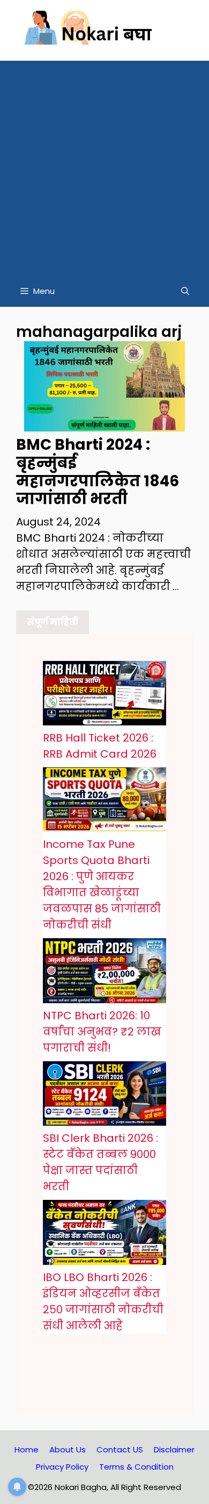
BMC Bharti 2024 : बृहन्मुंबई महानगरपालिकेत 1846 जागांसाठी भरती (97, 471)
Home (26, 1449)
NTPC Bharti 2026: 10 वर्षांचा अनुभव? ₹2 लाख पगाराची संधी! (102, 1031)
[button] (185, 291)
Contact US (119, 1449)
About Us (67, 1449)
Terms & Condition (136, 1466)
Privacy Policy (62, 1466)
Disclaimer (174, 1449)
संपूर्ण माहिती (52, 622)
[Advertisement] (104, 165)
